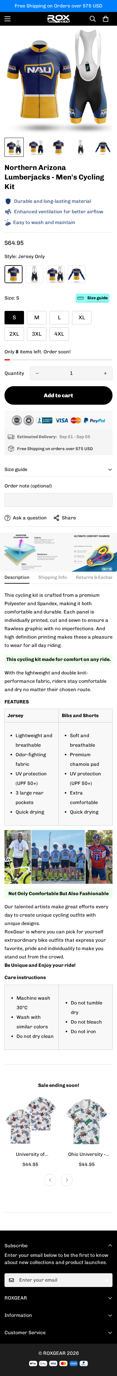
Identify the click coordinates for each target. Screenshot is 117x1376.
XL (82, 317)
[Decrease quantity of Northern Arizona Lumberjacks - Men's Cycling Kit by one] (37, 373)
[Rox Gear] (58, 19)
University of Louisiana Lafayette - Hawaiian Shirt (30, 1154)
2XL (14, 334)
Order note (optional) (28, 486)
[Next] (67, 1180)
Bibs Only (35, 274)
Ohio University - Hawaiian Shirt (87, 1154)
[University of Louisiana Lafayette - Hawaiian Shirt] (30, 1121)
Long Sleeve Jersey (77, 274)
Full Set (55, 274)
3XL (37, 334)
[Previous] (50, 1180)
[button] (105, 19)
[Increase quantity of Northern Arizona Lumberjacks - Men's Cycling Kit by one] (105, 373)
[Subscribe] (105, 1280)
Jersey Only (13, 274)
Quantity (14, 373)
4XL (59, 334)
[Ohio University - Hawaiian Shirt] (86, 1121)
